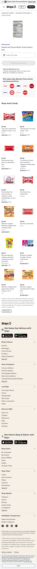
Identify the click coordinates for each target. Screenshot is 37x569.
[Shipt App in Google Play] (20, 336)
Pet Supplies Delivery (9, 373)
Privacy (16, 552)
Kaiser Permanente (8, 519)
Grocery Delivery (8, 368)
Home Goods (6, 351)
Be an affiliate (7, 457)
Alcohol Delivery (7, 370)
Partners (5, 423)
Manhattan (6, 485)
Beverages (5, 348)
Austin (4, 474)
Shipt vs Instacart (8, 401)
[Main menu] (4, 7)
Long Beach (6, 508)
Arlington (5, 497)
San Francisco (7, 477)
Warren (4, 502)
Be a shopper (6, 452)
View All (4, 359)
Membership (6, 395)
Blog (3, 421)
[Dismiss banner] (3, 2)
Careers (4, 415)
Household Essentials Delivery (12, 379)
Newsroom (5, 418)
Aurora (4, 499)
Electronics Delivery (9, 376)
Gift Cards (5, 398)
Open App (31, 1)
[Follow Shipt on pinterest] (12, 526)
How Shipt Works (8, 390)
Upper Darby (6, 505)
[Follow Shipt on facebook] (3, 526)
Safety (4, 463)
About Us (5, 412)
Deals (4, 404)
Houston (5, 483)
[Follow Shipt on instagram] (7, 526)
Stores (4, 393)
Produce (4, 354)
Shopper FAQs (7, 466)
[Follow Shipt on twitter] (16, 526)
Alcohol (4, 345)
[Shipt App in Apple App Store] (7, 336)
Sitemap (4, 426)
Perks (4, 460)
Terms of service (7, 552)
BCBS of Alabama (8, 522)
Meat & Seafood (7, 356)
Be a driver (5, 455)
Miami (4, 480)
